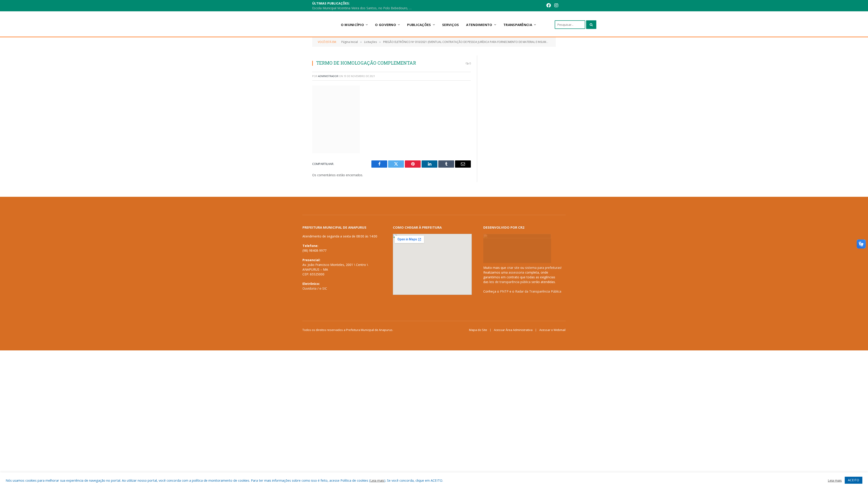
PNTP (504, 291)
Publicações (419, 24)
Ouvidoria (309, 288)
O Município (352, 24)
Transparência (517, 24)
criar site (513, 267)
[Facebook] (548, 5)
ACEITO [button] (853, 480)
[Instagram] (556, 5)
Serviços (450, 24)
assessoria (516, 272)
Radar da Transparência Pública (538, 291)
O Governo (385, 24)
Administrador (328, 76)
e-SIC (323, 288)
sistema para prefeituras (543, 267)
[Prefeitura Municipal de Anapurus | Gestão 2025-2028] (299, 25)
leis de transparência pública (510, 282)
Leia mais (377, 480)
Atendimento (479, 24)
